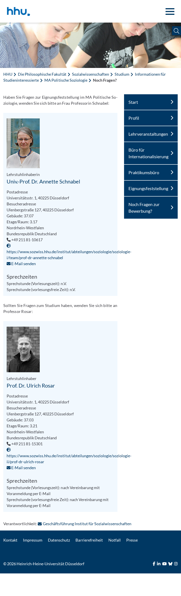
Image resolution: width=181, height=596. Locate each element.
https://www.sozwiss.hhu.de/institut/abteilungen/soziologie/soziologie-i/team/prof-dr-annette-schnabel (69, 254)
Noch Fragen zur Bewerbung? (144, 208)
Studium (122, 74)
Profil (133, 118)
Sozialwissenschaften (90, 74)
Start (133, 102)
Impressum (32, 540)
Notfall (114, 540)
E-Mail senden (23, 263)
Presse (132, 540)
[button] (176, 30)
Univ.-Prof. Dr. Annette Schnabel (43, 181)
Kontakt (10, 540)
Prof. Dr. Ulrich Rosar (31, 385)
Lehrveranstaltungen (148, 134)
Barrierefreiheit (89, 540)
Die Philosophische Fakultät (42, 74)
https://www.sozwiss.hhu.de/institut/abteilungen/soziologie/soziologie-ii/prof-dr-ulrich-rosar (69, 458)
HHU (7, 74)
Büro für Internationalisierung (148, 153)
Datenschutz (59, 540)
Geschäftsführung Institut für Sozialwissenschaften (87, 523)
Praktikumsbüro (143, 172)
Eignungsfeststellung (148, 188)
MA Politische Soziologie (65, 80)
